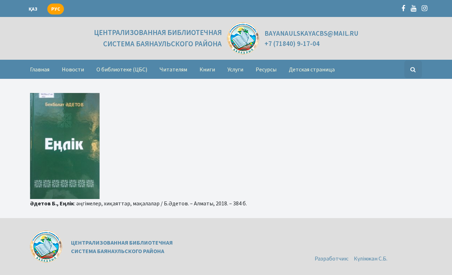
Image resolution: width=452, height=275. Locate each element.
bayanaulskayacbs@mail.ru (311, 33)
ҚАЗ (33, 9)
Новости (73, 69)
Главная (39, 69)
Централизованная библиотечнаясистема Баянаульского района (158, 38)
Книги (207, 69)
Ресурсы (266, 69)
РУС (55, 9)
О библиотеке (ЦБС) (121, 69)
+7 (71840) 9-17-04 (292, 43)
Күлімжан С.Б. (370, 258)
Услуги (235, 69)
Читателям (173, 69)
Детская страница (312, 69)
